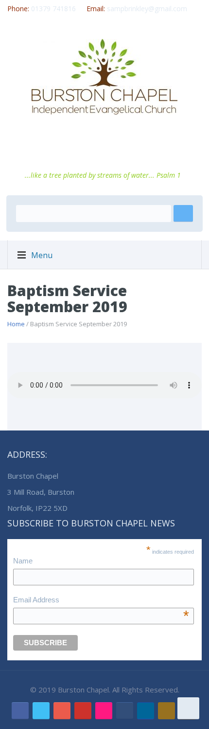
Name (23, 561)
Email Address (101, 601)
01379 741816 (53, 8)
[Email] (124, 710)
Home (16, 323)
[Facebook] (20, 710)
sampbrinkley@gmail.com (147, 8)
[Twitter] (41, 710)
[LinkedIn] (145, 710)
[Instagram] (166, 710)
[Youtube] (82, 710)
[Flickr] (103, 710)
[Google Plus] (61, 710)
